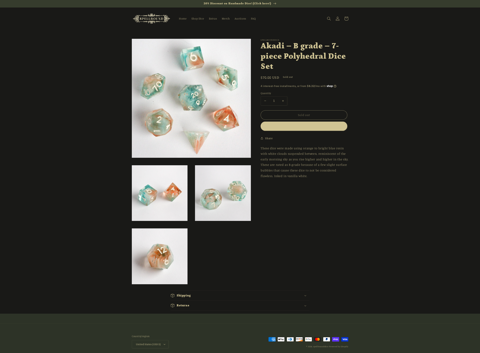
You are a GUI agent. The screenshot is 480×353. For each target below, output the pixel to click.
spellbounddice (320, 346)
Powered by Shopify (338, 346)
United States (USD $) (148, 344)
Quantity (266, 93)
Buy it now (304, 126)
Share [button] (269, 138)
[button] (329, 18)
